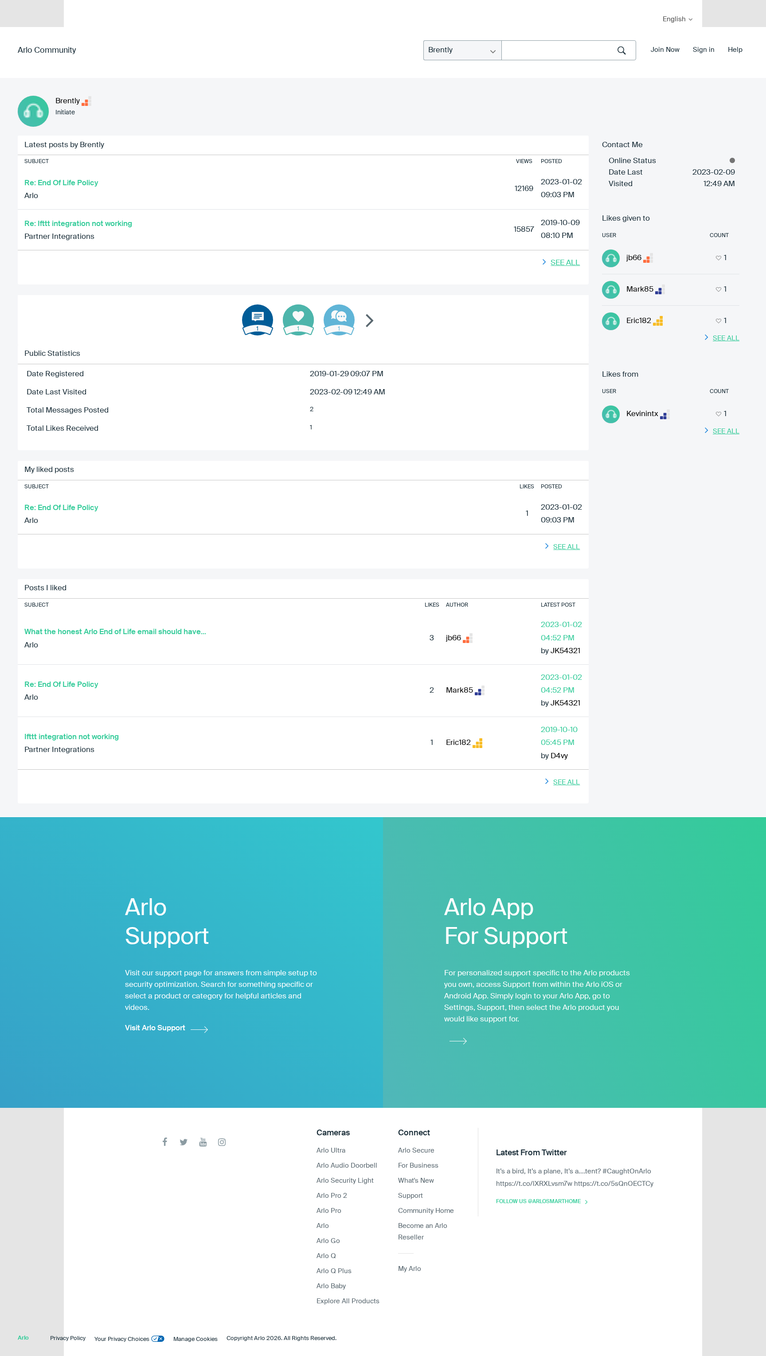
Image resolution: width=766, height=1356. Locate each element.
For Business (418, 1165)
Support (410, 1195)
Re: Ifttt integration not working (78, 224)
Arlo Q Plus (334, 1271)
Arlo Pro (329, 1211)
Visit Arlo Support (155, 1028)
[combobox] (568, 50)
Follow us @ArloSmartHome (538, 1201)
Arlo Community (47, 51)
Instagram (221, 1142)
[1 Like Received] (298, 320)
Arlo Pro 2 (332, 1195)
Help (735, 50)
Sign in (704, 50)
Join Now (665, 50)
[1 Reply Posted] (339, 320)
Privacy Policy (68, 1338)
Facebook (164, 1142)
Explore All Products (348, 1301)
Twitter (183, 1142)
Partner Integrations (59, 237)
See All (565, 263)
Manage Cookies (195, 1339)
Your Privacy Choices (121, 1339)
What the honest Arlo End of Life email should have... (115, 632)
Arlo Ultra (331, 1150)
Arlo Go (328, 1241)
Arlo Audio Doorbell (347, 1165)
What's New (416, 1180)
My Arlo (77, 5)
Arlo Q (326, 1256)
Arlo (31, 196)
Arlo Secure (416, 1150)
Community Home (426, 1211)
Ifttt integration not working (71, 737)
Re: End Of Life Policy (61, 183)
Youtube (202, 1142)
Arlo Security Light (345, 1180)
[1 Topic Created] (258, 320)
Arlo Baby (331, 1286)
